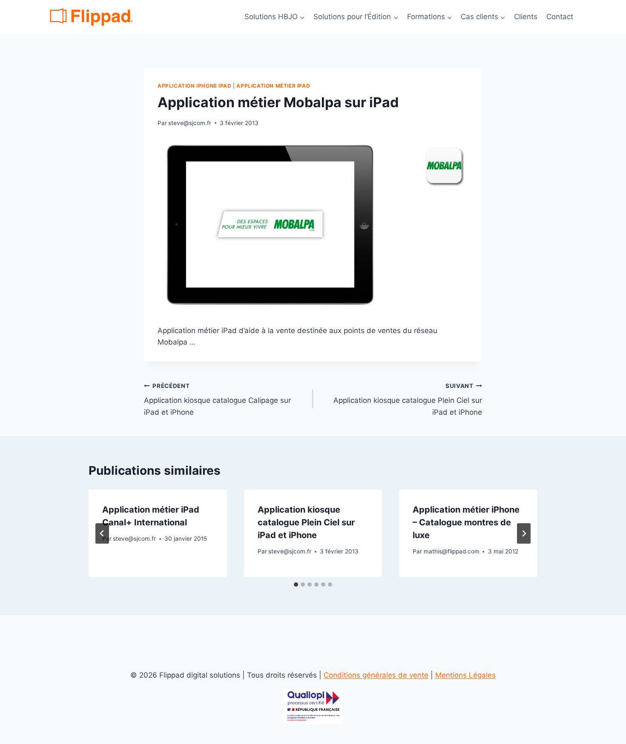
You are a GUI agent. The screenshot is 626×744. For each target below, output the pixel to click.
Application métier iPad (273, 86)
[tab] (296, 584)
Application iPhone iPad (195, 86)
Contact (559, 16)
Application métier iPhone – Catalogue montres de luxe (466, 522)
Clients (525, 16)
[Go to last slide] (102, 533)
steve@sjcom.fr (189, 123)
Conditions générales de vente (376, 675)
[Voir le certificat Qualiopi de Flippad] (313, 706)
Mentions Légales (465, 675)
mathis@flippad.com (452, 551)
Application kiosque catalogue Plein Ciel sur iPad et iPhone (407, 399)
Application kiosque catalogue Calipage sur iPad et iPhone (217, 399)
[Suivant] (524, 533)
